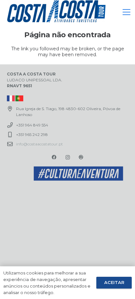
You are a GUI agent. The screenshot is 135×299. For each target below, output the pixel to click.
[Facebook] (54, 157)
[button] (126, 12)
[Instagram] (67, 157)
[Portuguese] (19, 98)
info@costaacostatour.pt (39, 143)
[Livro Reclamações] (81, 157)
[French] (11, 98)
